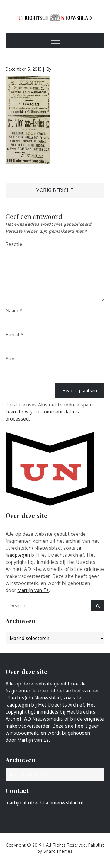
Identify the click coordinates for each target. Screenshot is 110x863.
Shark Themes (57, 851)
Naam (14, 311)
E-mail (15, 335)
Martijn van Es (33, 590)
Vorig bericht (55, 190)
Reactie (14, 244)
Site (10, 359)
